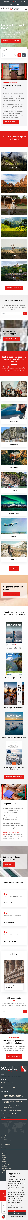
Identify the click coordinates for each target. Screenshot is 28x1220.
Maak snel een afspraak (11, 40)
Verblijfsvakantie (6, 1163)
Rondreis (4, 1154)
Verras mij (5, 1166)
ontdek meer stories (14, 287)
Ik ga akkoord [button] (16, 1211)
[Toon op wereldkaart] (19, 55)
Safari (3, 1159)
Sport (3, 1170)
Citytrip (4, 1155)
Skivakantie (5, 1161)
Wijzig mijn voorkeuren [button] (17, 1216)
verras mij (14, 568)
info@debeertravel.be (19, 2)
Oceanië (6, 1142)
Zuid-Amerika (7, 1144)
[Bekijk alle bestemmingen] (24, 55)
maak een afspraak (14, 1056)
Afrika (5, 1135)
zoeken (11, 4)
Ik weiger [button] (16, 1213)
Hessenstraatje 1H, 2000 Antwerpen (11, 1076)
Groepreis (5, 1152)
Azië (5, 1137)
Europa (5, 1139)
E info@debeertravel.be (7, 1083)
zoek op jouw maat (11, 338)
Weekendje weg (6, 1168)
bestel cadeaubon (11, 122)
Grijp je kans (9, 864)
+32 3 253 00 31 (6, 2)
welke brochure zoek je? (14, 776)
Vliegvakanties (6, 1165)
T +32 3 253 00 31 (6, 1081)
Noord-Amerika (8, 1141)
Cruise (4, 1157)
